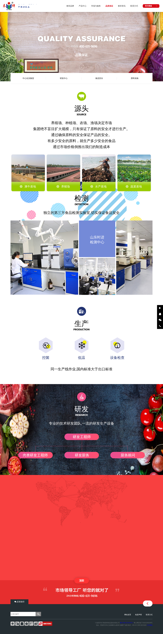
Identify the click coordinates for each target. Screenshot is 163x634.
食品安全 (99, 78)
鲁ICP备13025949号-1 (127, 623)
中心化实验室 (28, 78)
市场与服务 (96, 6)
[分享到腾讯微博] (31, 624)
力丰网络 (149, 625)
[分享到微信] (17, 624)
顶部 (81, 580)
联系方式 (134, 6)
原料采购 (134, 78)
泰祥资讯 (122, 6)
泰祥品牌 (70, 6)
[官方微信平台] (160, 320)
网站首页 (127, 615)
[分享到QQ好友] (22, 624)
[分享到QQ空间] (26, 624)
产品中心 (82, 6)
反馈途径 (20, 602)
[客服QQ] (160, 314)
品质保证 (109, 6)
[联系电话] (160, 326)
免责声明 (138, 615)
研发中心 (64, 78)
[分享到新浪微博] (36, 624)
